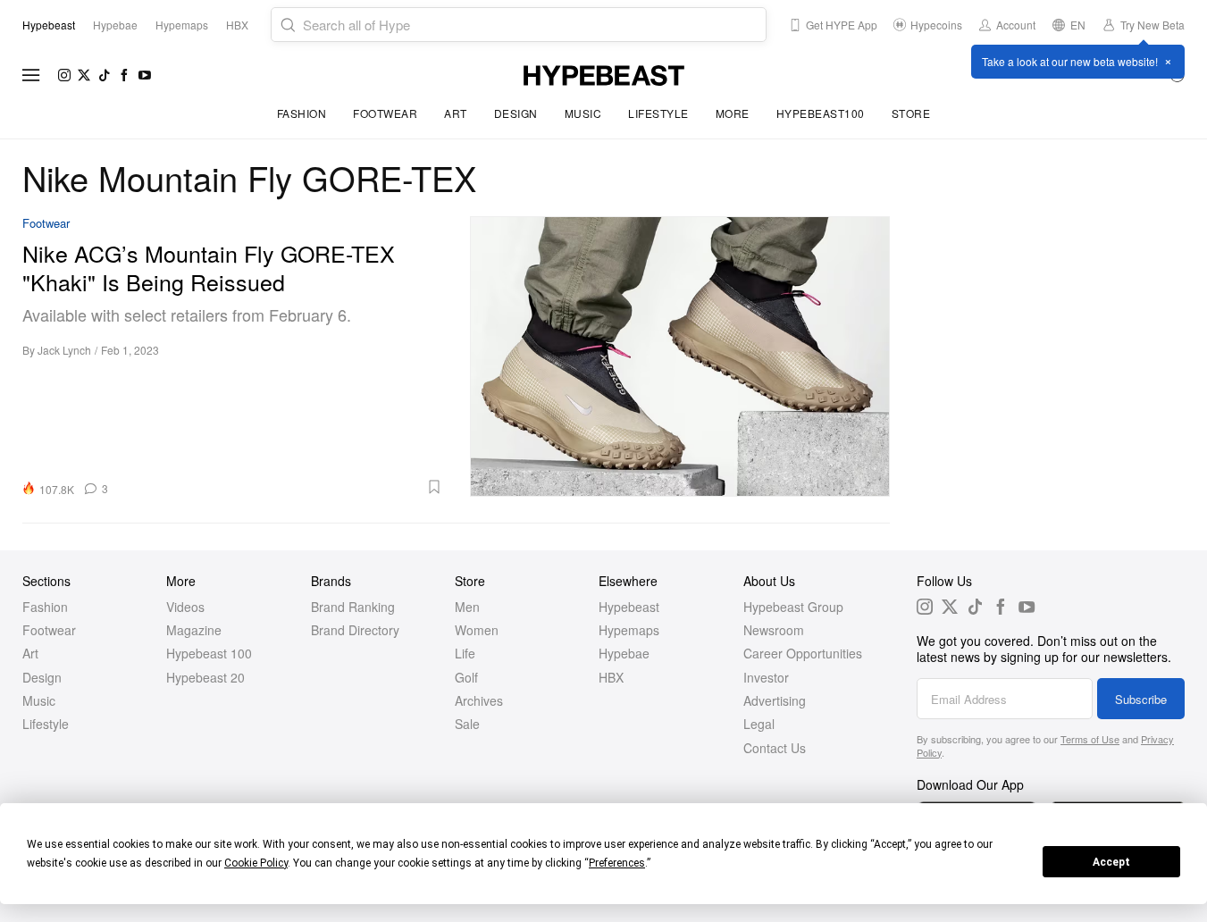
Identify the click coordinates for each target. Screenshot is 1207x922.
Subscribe (1141, 699)
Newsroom (773, 630)
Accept (1111, 862)
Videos (185, 607)
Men (467, 607)
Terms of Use (1089, 739)
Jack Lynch (64, 349)
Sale (467, 724)
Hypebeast (629, 607)
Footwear (385, 113)
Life (465, 653)
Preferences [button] (617, 863)
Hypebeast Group (793, 607)
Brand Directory (355, 630)
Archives (479, 700)
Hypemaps (629, 630)
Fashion (302, 113)
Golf (466, 677)
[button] (281, 487)
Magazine (194, 630)
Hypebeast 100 (209, 653)
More (733, 113)
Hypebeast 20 (205, 677)
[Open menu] (31, 75)
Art (455, 113)
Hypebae (624, 653)
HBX (611, 677)
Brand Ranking (353, 607)
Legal (759, 724)
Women (477, 630)
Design (516, 113)
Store (911, 113)
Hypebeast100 (820, 113)
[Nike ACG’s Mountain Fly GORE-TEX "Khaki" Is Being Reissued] (680, 356)
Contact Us (774, 748)
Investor (766, 677)
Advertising (774, 700)
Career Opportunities (802, 653)
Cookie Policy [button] (256, 863)
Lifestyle (658, 113)
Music (583, 113)
